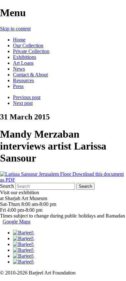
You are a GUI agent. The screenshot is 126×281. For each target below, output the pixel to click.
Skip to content (15, 28)
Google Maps (16, 221)
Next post (23, 103)
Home (19, 39)
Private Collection (31, 51)
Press (18, 86)
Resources (23, 80)
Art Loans (23, 63)
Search (7, 186)
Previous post (26, 97)
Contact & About (30, 74)
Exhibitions (24, 57)
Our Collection (28, 45)
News (19, 69)
